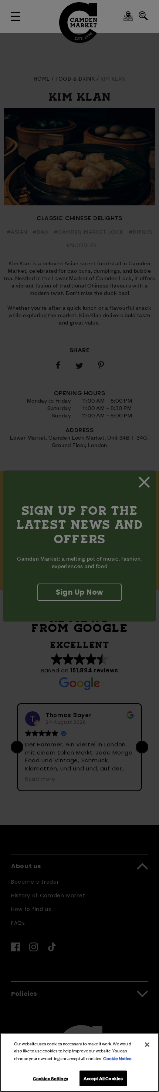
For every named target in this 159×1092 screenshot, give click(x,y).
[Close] (147, 1044)
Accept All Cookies (103, 1078)
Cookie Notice (117, 1058)
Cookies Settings (50, 1078)
